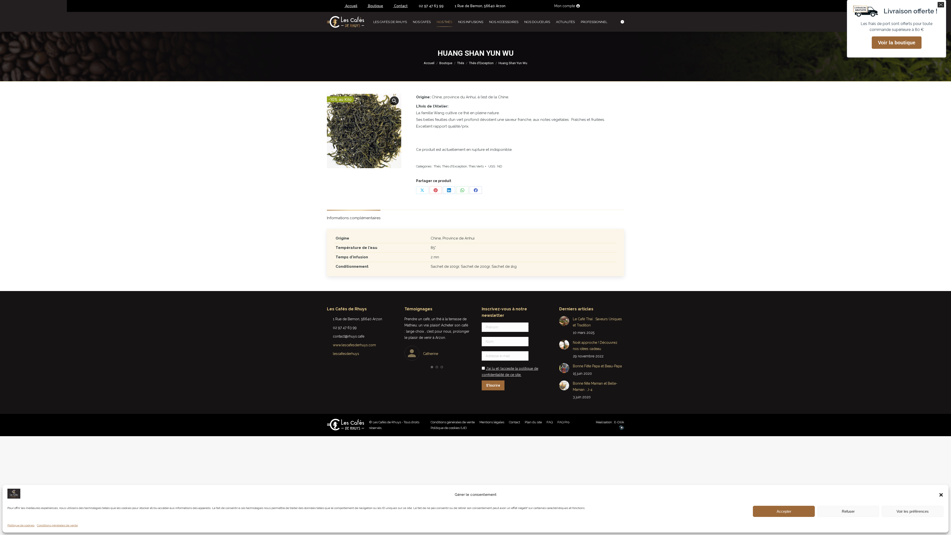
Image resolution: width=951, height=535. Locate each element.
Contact (400, 6)
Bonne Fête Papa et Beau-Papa (597, 366)
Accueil (350, 6)
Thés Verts (476, 166)
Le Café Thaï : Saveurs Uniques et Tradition (597, 322)
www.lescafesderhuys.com (354, 345)
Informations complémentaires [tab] (353, 218)
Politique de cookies (20, 525)
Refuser (848, 511)
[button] (941, 494)
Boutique (375, 6)
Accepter (784, 511)
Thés (437, 166)
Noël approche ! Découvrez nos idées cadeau (595, 346)
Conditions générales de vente (57, 525)
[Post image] (564, 321)
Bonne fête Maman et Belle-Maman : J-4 (595, 386)
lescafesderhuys (346, 354)
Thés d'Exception (454, 166)
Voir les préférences (913, 511)
